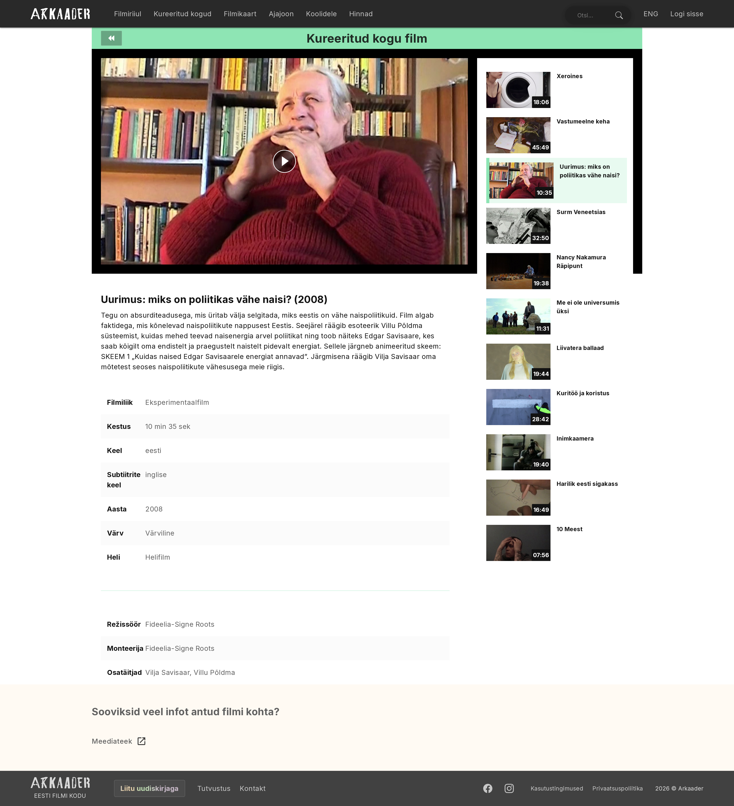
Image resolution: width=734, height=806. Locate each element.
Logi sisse (686, 14)
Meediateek (112, 741)
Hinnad (361, 14)
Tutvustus (214, 788)
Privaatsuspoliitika (617, 788)
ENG (651, 14)
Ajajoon (281, 14)
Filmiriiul (127, 14)
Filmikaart (240, 14)
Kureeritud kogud (183, 14)
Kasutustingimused (557, 788)
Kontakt (253, 788)
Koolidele (321, 14)
